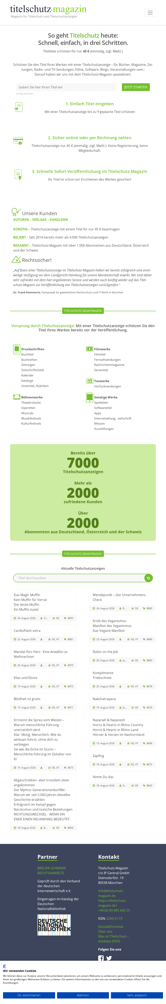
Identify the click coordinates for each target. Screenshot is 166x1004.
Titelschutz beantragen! (83, 311)
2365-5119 (114, 918)
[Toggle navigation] (150, 13)
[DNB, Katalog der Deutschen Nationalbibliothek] (54, 924)
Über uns (105, 931)
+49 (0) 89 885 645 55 (114, 910)
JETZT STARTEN (136, 87)
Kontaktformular (111, 926)
